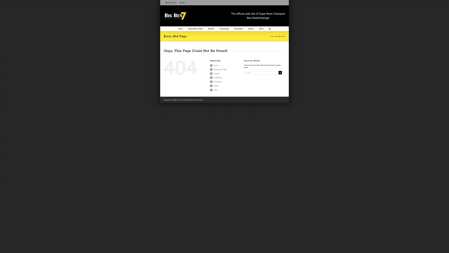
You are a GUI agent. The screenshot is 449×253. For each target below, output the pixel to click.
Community (218, 77)
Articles (216, 74)
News (216, 90)
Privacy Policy (199, 100)
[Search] (269, 28)
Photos (216, 86)
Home (216, 65)
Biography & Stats (220, 69)
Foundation (218, 82)
